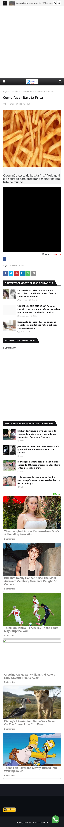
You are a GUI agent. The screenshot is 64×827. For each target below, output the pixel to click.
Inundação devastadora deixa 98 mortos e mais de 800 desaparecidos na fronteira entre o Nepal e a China (38, 464)
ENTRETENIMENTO (24, 91)
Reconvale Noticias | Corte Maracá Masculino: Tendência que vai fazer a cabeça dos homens (36, 293)
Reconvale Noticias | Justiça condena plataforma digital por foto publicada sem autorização (37, 324)
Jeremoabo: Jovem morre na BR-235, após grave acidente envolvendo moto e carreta (38, 449)
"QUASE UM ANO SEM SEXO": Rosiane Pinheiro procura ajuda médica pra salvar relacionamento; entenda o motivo (38, 309)
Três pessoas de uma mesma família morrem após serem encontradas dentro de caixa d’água (38, 480)
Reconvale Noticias (13, 104)
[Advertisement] (32, 42)
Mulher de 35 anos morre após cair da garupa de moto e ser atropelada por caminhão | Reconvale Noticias (36, 433)
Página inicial (8, 91)
